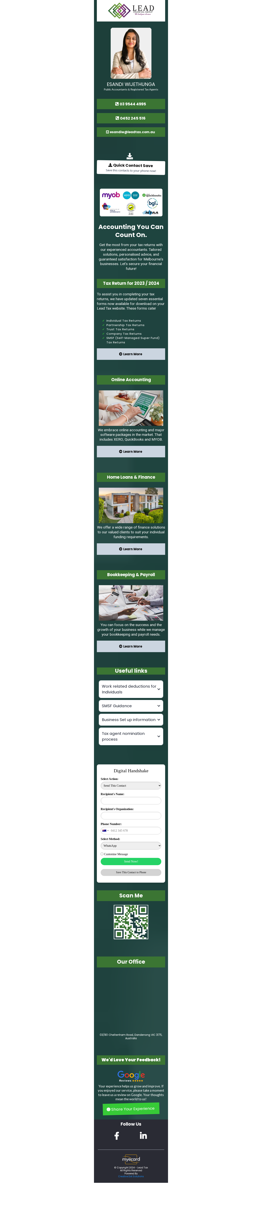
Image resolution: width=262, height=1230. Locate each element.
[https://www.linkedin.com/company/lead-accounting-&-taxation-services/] (144, 1136)
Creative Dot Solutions (131, 1176)
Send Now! (131, 861)
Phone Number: (111, 824)
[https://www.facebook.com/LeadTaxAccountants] (117, 1136)
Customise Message (116, 854)
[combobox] (105, 830)
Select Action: (109, 779)
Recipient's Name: (112, 794)
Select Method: (110, 839)
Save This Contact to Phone (131, 872)
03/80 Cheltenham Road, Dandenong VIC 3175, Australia (131, 1036)
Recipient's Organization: (117, 809)
